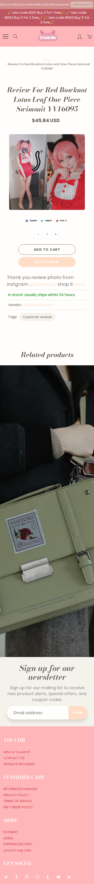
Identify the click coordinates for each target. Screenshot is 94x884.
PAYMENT (10, 832)
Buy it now (47, 262)
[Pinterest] (27, 877)
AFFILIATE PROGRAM (18, 764)
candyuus (45, 284)
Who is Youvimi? (16, 752)
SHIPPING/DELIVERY (18, 844)
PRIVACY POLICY (16, 795)
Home (47, 60)
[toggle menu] (5, 36)
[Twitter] (6, 877)
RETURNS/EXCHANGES (20, 789)
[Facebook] (16, 877)
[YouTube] (58, 877)
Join (78, 712)
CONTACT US (14, 758)
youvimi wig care (17, 850)
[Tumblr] (48, 877)
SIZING (8, 838)
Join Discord (82, 4)
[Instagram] (37, 877)
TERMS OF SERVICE (17, 801)
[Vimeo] (69, 877)
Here (79, 284)
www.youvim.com (38, 304)
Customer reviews (37, 317)
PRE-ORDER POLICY (18, 807)
